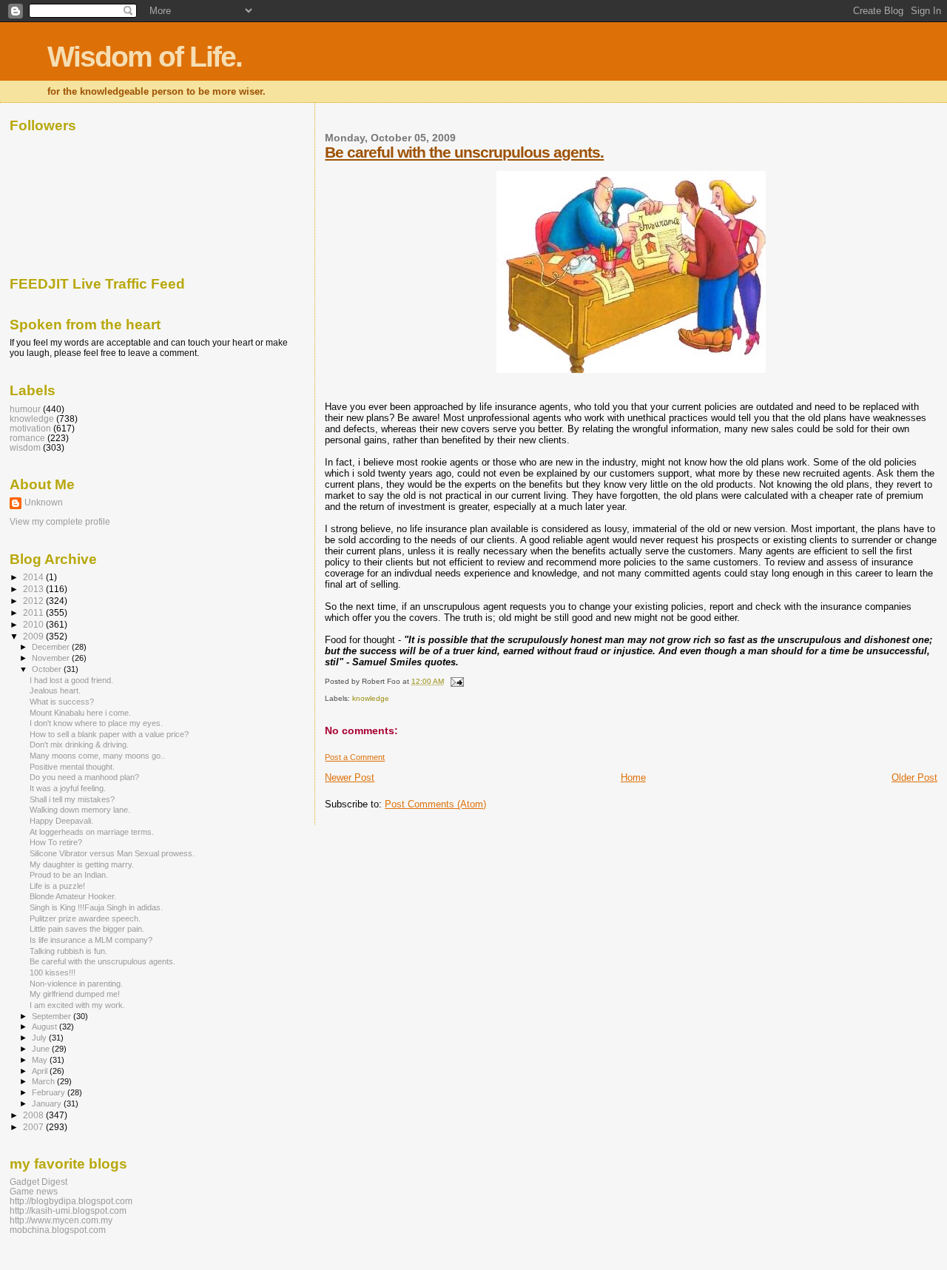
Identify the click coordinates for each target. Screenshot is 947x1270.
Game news (34, 1191)
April (41, 1070)
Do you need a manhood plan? (84, 777)
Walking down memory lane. (80, 809)
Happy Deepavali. (61, 820)
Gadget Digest (38, 1181)
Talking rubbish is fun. (68, 951)
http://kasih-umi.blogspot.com (68, 1210)
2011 (34, 612)
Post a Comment (355, 757)
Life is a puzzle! (57, 885)
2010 (34, 624)
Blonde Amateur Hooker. (73, 896)
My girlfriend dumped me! (75, 994)
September (52, 1016)
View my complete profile (60, 522)
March (44, 1081)
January (48, 1103)
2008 (34, 1115)
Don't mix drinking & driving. (79, 744)
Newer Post (349, 777)
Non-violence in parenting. (76, 983)
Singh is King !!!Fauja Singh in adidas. (96, 907)
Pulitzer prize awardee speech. (85, 918)
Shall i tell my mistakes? (72, 799)
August (45, 1026)
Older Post (914, 777)
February (49, 1092)
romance (27, 438)
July (40, 1037)
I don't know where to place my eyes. (96, 723)
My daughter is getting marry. (82, 864)
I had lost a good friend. (71, 680)
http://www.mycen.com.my (61, 1220)
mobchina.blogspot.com (58, 1229)
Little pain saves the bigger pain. (87, 928)
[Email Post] (454, 681)
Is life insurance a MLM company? (91, 939)
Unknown (43, 502)
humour (25, 409)
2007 (34, 1127)
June (42, 1048)
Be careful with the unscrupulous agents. (464, 152)
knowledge (370, 698)
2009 (34, 636)
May (41, 1059)
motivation (30, 428)
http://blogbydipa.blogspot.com (71, 1201)
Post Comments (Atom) (435, 804)
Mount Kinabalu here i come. (80, 712)
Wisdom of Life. (144, 57)
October (48, 669)
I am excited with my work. (77, 1005)
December (52, 646)
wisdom (25, 447)
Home (633, 777)
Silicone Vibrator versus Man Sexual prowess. (112, 853)
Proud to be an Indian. (69, 874)
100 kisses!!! (52, 972)
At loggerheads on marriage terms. (92, 831)
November (52, 658)
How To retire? (56, 842)
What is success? (62, 701)
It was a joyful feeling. (68, 788)
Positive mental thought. (72, 766)
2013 (34, 589)
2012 (34, 600)
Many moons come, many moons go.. (97, 755)
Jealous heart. (55, 690)
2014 (34, 577)
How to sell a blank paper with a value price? (109, 734)
